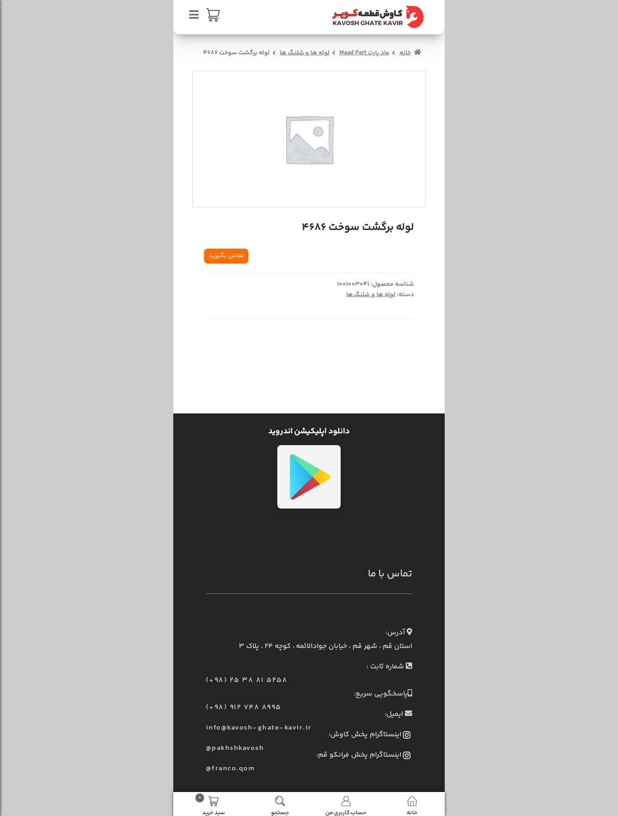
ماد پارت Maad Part (364, 53)
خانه (405, 53)
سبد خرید (212, 805)
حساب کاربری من (345, 812)
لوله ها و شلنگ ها (304, 53)
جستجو (280, 812)
